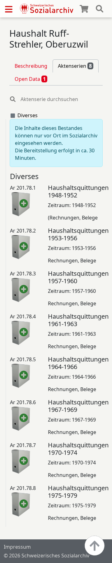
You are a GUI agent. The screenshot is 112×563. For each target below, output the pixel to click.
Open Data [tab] (30, 79)
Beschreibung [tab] (31, 65)
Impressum (17, 546)
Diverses (27, 115)
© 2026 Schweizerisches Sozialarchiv (46, 555)
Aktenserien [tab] (75, 65)
